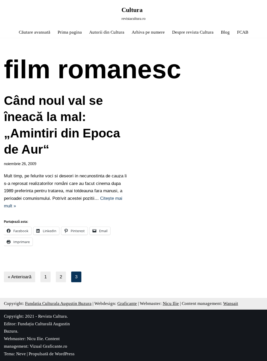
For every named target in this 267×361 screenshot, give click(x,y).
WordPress (65, 353)
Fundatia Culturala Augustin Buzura (58, 303)
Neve (21, 353)
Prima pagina (70, 32)
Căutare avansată (34, 32)
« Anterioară (19, 276)
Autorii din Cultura (106, 32)
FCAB (242, 32)
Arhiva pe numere (148, 32)
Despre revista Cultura (193, 32)
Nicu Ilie (171, 303)
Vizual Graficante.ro (48, 346)
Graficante (127, 303)
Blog (225, 32)
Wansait (230, 303)
